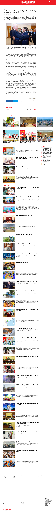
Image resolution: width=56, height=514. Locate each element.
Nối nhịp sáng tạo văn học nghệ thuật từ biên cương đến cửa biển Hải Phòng (27, 310)
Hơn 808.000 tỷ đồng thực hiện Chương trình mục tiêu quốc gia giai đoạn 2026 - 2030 (27, 413)
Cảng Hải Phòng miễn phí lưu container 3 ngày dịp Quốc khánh (27, 459)
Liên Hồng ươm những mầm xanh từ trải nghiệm (25, 272)
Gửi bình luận (9, 107)
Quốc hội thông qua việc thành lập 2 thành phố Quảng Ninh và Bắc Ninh (27, 451)
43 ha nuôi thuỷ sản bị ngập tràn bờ (22, 224)
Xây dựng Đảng (5, 477)
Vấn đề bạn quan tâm (47, 503)
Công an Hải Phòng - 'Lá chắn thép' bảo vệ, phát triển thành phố (10, 142)
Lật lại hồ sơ (4, 502)
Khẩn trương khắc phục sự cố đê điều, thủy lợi (24, 234)
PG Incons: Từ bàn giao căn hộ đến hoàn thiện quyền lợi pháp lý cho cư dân (27, 404)
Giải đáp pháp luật (47, 504)
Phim (4, 503)
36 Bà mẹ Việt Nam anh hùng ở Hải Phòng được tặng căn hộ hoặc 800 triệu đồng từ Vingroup (27, 158)
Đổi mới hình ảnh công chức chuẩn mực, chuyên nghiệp (27, 128)
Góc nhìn (29, 475)
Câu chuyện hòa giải (47, 502)
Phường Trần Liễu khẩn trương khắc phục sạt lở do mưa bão (27, 375)
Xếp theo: (28, 109)
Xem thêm (21, 469)
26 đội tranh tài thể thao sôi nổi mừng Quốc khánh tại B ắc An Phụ (27, 254)
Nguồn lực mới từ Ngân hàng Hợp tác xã (23, 300)
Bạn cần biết (46, 505)
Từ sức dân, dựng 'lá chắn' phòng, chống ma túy (24, 365)
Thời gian (31, 109)
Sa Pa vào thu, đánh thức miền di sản (23, 394)
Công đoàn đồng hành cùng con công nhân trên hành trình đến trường (27, 197)
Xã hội (21, 475)
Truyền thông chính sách (48, 501)
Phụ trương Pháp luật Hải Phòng (48, 498)
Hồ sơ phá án (46, 477)
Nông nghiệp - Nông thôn (15, 477)
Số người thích (34, 109)
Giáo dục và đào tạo (39, 476)
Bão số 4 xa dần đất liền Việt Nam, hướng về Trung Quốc (26, 318)
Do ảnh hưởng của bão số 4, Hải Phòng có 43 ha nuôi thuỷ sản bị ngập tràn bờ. (26, 226)
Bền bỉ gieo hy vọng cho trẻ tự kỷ (22, 262)
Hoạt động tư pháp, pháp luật (48, 500)
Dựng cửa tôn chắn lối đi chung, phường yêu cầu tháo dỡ (26, 431)
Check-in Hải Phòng (22, 501)
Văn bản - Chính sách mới (48, 499)
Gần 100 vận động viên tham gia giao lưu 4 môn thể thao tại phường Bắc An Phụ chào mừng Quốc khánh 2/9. (27, 256)
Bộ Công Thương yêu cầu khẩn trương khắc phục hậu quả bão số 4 (27, 442)
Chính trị (4, 475)
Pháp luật (46, 475)
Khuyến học (38, 477)
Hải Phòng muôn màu (5, 501)
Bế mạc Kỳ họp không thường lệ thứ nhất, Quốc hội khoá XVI (27, 176)
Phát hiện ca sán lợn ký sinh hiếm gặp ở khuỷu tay (25, 328)
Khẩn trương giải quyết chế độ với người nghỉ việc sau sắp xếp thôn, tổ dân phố (27, 142)
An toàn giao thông (22, 502)
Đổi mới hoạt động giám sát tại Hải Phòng (44, 141)
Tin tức (4, 476)
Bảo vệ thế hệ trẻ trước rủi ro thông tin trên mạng (25, 206)
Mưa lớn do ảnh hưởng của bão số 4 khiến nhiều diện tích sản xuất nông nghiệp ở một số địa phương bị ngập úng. (27, 294)
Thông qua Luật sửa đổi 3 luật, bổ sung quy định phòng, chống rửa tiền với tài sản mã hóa (27, 423)
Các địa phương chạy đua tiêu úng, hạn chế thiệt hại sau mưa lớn (27, 291)
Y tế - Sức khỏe (22, 476)
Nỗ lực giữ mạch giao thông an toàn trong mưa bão (25, 166)
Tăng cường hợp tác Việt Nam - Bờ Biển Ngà (24, 215)
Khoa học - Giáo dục (39, 475)
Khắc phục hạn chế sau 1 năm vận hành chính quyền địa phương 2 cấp (26, 148)
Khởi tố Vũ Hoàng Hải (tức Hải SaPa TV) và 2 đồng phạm (26, 243)
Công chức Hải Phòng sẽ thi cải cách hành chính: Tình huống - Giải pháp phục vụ (27, 188)
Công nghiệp (13, 476)
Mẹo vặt (4, 495)
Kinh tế (13, 475)
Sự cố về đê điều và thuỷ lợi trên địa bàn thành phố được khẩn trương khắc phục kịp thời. (27, 235)
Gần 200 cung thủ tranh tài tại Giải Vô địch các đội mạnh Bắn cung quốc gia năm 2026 (27, 385)
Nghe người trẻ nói (22, 503)
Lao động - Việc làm (22, 477)
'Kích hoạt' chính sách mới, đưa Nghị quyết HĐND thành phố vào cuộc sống (10, 128)
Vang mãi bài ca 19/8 (46, 164)
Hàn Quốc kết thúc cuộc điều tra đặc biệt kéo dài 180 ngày (26, 281)
